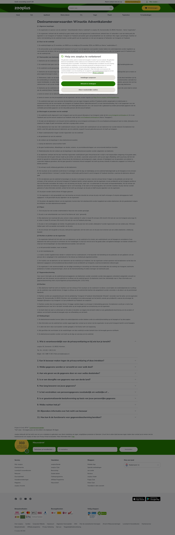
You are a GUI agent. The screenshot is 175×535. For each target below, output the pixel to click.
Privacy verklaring (98, 72)
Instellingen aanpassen (88, 78)
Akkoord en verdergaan (88, 84)
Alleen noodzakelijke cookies (88, 90)
